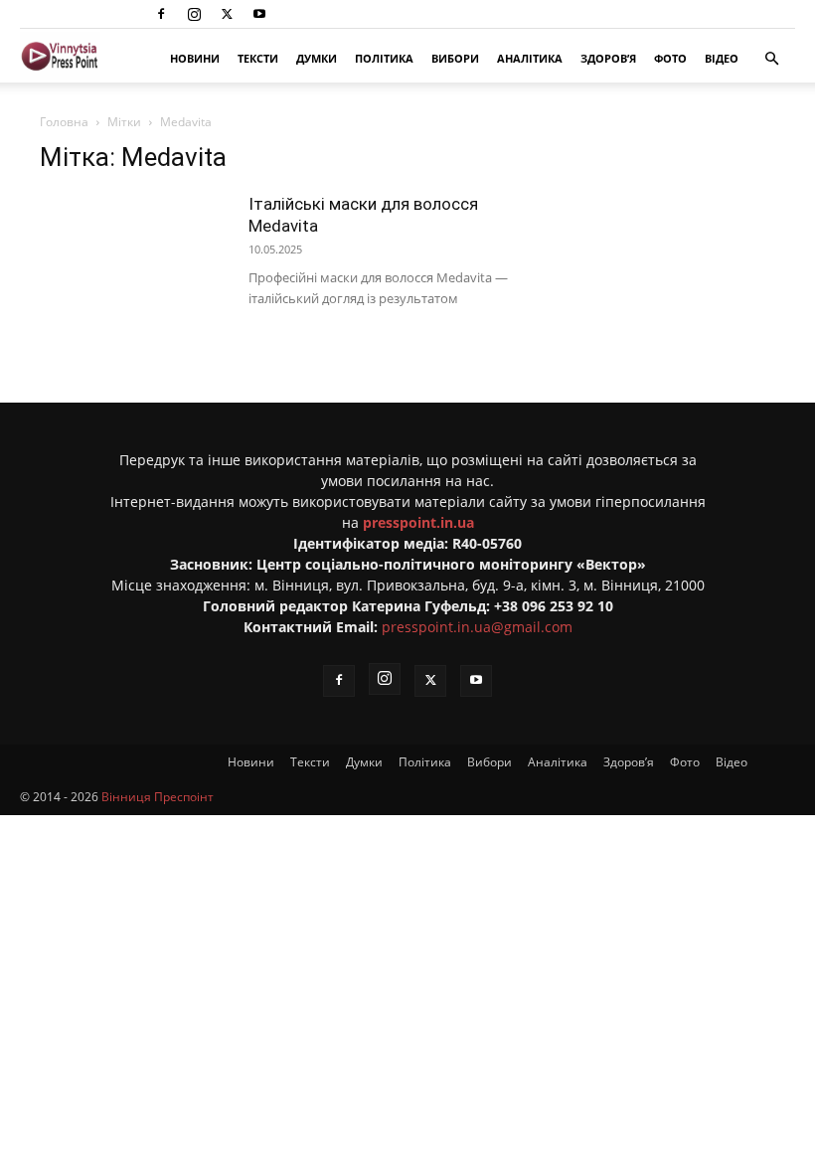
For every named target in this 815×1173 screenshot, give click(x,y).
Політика (384, 58)
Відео (721, 58)
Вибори (455, 58)
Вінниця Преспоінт (157, 796)
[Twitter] (227, 14)
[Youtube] (259, 14)
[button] (771, 59)
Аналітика (530, 58)
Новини (195, 58)
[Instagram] (194, 14)
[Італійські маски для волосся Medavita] (134, 258)
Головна (64, 121)
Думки (316, 58)
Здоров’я (608, 58)
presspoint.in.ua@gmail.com (477, 626)
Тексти (258, 58)
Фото (670, 58)
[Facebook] (161, 14)
